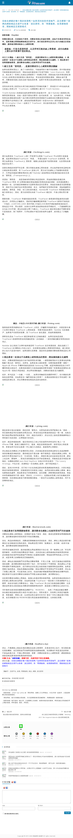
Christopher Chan (13, 103)
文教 (9, 10)
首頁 (3, 10)
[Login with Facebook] (15, 782)
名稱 (3, 805)
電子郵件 (40, 805)
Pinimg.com (53, 323)
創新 (18, 671)
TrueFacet (24, 89)
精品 (30, 671)
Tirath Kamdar (53, 89)
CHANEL (38, 475)
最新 (12, 10)
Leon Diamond (57, 72)
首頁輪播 (16, 10)
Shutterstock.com (41, 527)
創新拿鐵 (23, 30)
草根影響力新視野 (18, 678)
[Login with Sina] (12, 782)
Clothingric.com (41, 152)
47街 (39, 72)
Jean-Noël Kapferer (28, 461)
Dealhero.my (41, 644)
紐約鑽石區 (58, 95)
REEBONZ (40, 590)
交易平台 (13, 671)
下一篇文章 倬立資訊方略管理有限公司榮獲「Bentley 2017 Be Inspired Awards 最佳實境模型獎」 (55, 714)
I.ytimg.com (41, 426)
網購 (34, 671)
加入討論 (7, 782)
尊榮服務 (24, 671)
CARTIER (16, 204)
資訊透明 (40, 671)
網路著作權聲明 (9, 681)
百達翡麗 (28, 456)
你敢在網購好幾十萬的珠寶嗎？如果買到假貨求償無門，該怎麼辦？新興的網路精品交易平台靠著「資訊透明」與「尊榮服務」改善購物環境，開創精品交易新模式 (36, 663)
